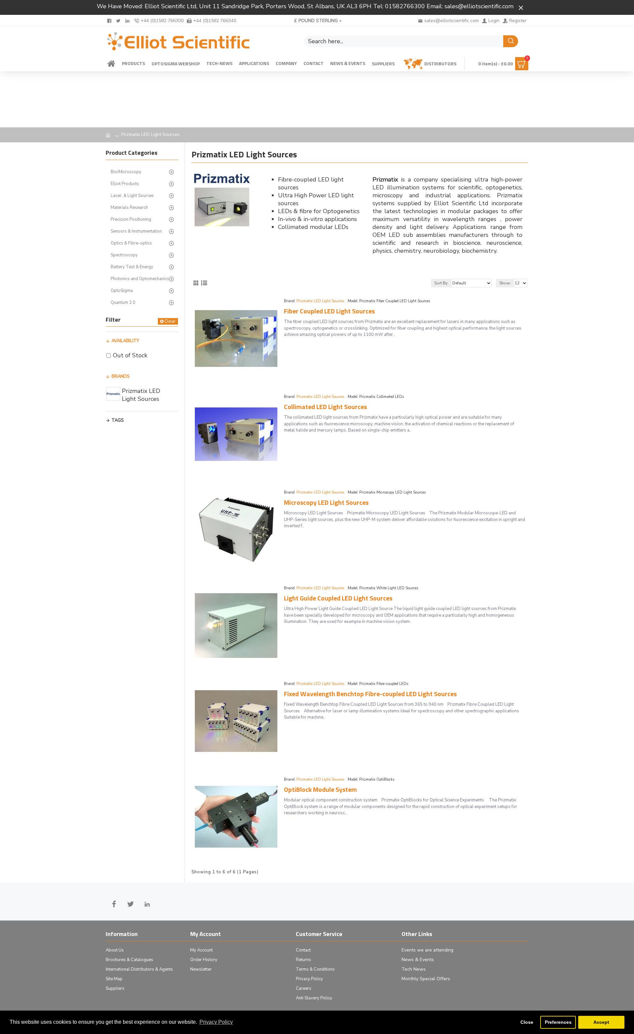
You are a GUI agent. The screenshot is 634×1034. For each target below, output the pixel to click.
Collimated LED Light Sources (325, 407)
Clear (170, 321)
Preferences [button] (558, 1022)
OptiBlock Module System (320, 789)
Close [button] (526, 1022)
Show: (505, 283)
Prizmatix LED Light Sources (320, 301)
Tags (117, 420)
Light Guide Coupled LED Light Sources (338, 598)
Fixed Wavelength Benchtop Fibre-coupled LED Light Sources (370, 694)
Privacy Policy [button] (216, 1022)
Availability (125, 341)
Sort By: (441, 283)
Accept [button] (601, 1022)
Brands (120, 376)
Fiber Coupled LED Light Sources (329, 311)
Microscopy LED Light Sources (326, 502)
